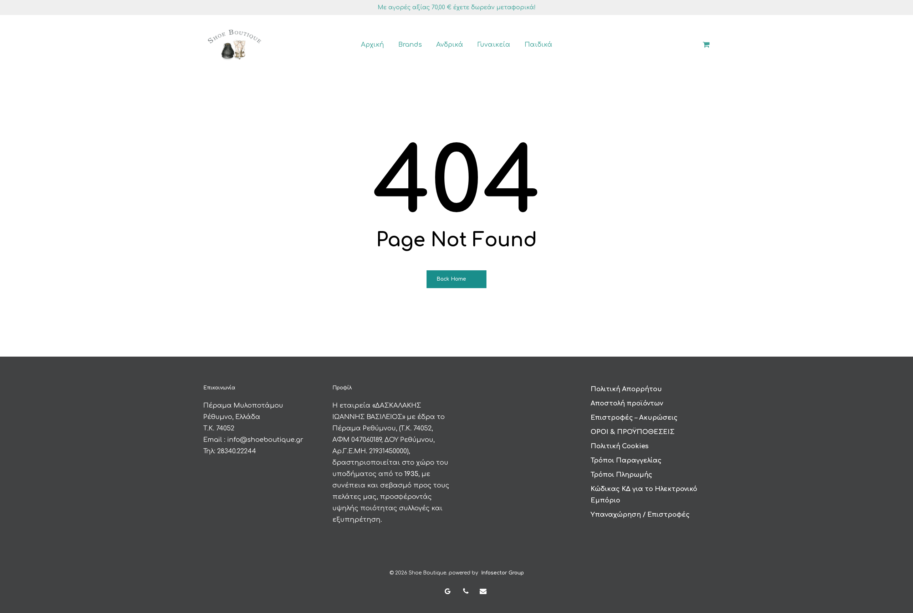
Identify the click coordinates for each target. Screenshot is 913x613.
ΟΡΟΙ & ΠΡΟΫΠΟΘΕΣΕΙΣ (632, 431)
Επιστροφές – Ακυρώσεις (634, 417)
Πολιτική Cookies (619, 446)
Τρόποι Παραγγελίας (626, 460)
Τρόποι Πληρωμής (621, 474)
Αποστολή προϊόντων (627, 403)
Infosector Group (502, 573)
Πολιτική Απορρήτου (626, 389)
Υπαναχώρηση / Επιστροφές (640, 514)
